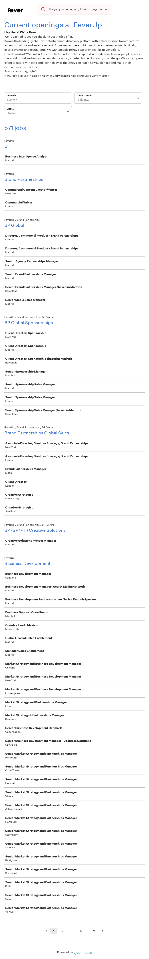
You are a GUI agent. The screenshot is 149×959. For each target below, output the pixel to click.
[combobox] (77, 100)
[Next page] (102, 931)
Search (11, 95)
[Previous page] (46, 931)
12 (94, 931)
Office (10, 109)
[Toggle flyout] (138, 98)
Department (84, 95)
